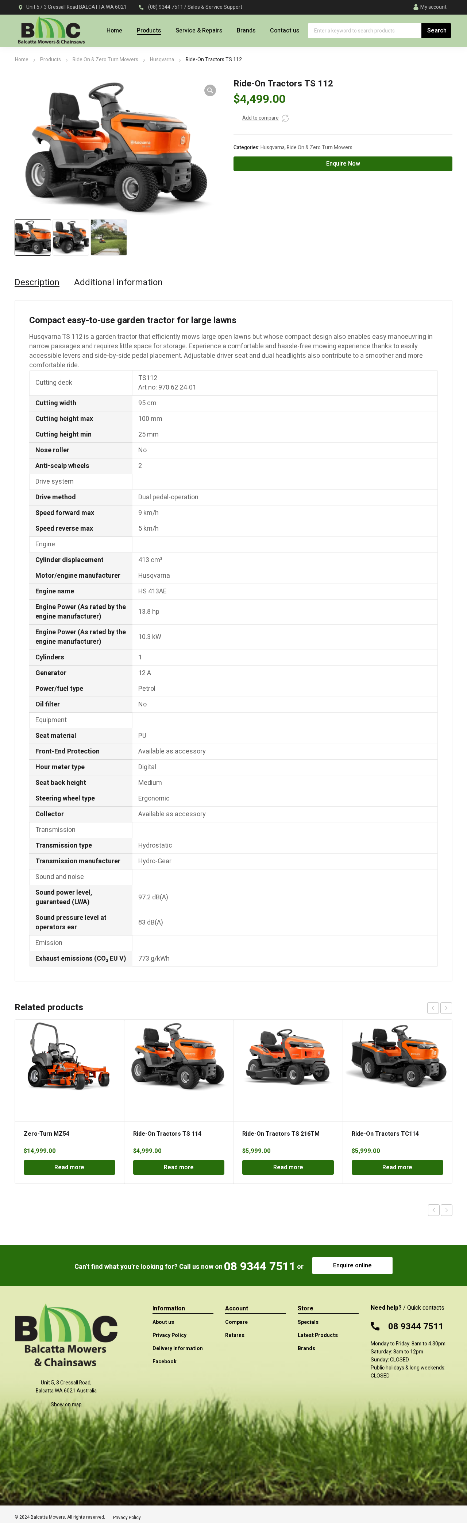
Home (21, 59)
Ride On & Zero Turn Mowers (105, 59)
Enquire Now (343, 163)
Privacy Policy (127, 1517)
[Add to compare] (285, 118)
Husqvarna (162, 59)
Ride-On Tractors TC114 (385, 1133)
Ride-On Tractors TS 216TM (281, 1133)
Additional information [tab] (118, 282)
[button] (210, 90)
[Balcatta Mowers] (51, 34)
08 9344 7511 (260, 1266)
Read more (69, 1167)
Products (50, 59)
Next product (446, 1210)
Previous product (434, 1210)
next (446, 1008)
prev (433, 1008)
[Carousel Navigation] (439, 1008)
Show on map (66, 1404)
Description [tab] (37, 282)
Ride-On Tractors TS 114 (167, 1133)
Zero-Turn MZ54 (46, 1133)
